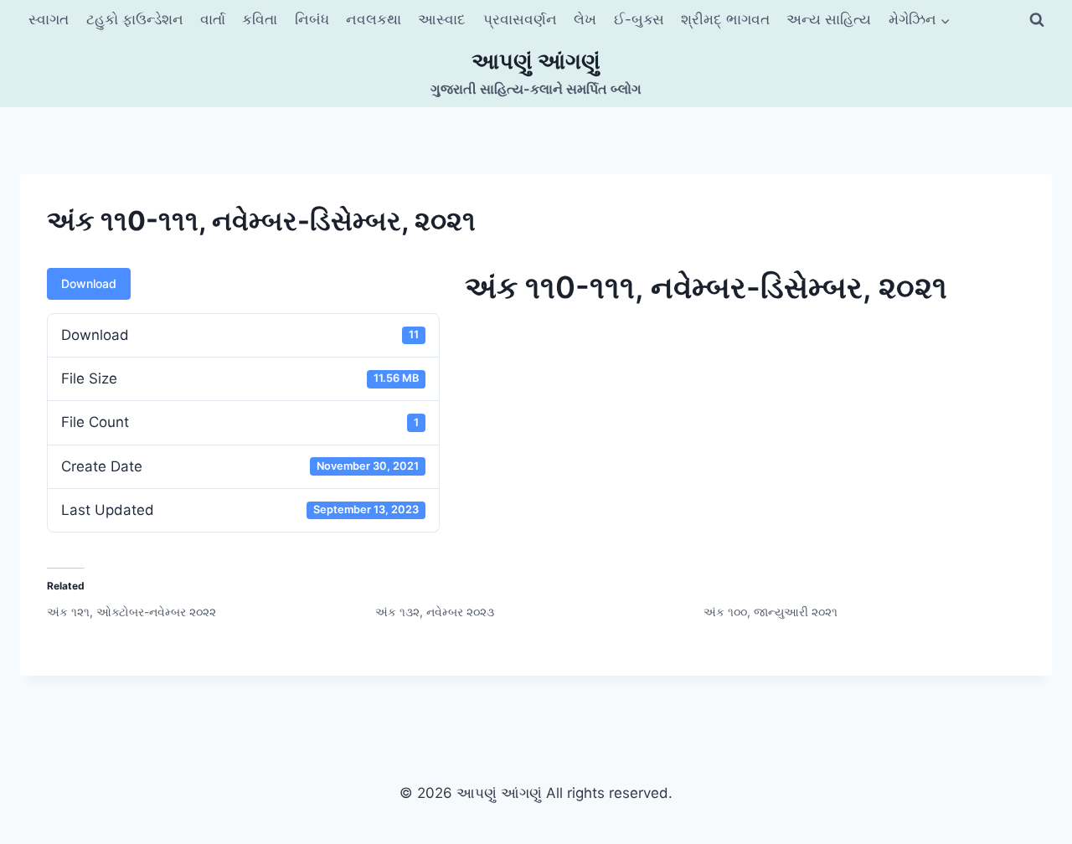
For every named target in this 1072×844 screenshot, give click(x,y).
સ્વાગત (48, 19)
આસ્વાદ (442, 19)
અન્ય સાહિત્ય (828, 19)
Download (88, 283)
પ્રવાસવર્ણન (520, 19)
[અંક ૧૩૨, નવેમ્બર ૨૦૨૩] (539, 612)
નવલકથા (373, 19)
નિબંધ (312, 19)
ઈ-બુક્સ (639, 19)
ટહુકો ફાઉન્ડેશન (134, 19)
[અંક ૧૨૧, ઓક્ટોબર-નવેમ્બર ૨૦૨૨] (211, 612)
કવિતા (259, 19)
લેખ (585, 19)
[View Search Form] (1037, 20)
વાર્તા (212, 19)
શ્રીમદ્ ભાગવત (725, 19)
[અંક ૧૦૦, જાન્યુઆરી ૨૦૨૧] (868, 612)
